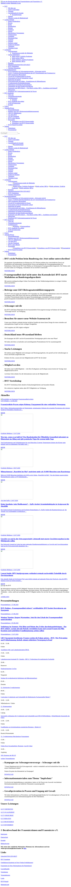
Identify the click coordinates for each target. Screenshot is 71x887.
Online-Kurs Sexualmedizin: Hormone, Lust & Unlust (16, 746)
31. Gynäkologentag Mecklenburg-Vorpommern (15, 736)
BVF (5, 6)
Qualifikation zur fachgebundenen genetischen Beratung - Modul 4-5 (21, 727)
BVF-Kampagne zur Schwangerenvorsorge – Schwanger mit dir (27, 71)
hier (25, 848)
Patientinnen (11, 128)
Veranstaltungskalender (15, 96)
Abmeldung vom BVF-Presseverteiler (23, 123)
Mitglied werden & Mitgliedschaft (18, 18)
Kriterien (14, 100)
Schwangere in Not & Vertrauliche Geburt (20, 78)
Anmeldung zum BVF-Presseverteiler (23, 121)
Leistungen (7, 49)
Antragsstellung (25, 226)
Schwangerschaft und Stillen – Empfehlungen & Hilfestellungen (27, 81)
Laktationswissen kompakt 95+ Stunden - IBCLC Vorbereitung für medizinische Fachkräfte (27, 659)
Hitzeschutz (11, 90)
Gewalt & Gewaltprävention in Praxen (19, 76)
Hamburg (11, 29)
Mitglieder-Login (16, 3)
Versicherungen (12, 51)
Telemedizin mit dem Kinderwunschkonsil (20, 86)
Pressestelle (11, 120)
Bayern (10, 23)
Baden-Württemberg (14, 21)
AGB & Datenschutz (14, 103)
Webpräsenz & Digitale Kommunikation (20, 85)
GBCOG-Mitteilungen (14, 113)
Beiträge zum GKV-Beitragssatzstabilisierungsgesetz (23, 111)
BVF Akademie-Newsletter (16, 101)
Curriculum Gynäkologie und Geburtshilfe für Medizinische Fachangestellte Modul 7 (25, 697)
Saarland (10, 39)
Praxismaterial (12, 130)
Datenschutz (4, 837)
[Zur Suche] (19, 133)
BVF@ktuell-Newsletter (15, 125)
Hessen (10, 31)
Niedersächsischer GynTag (8, 668)
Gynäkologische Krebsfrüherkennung (19, 83)
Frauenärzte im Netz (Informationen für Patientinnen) (16, 866)
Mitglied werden (5, 3)
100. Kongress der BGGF (8, 755)
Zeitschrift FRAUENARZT (9, 856)
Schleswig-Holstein (14, 44)
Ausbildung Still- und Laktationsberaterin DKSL (15, 650)
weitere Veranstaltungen (8, 758)
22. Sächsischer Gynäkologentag (10, 687)
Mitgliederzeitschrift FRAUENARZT (19, 65)
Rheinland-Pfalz (13, 38)
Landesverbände (9, 19)
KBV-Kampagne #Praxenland (17, 75)
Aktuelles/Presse (9, 108)
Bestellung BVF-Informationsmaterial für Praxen (22, 91)
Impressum (4, 834)
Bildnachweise (5, 843)
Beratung (10, 63)
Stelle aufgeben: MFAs (18, 61)
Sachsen (10, 41)
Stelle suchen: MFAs (18, 58)
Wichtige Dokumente (14, 68)
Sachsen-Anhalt (12, 43)
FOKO (6, 106)
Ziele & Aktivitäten (13, 9)
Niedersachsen (12, 34)
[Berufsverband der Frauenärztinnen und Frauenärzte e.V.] (21, 1)
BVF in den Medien (14, 118)
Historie (10, 16)
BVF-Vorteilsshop (13, 66)
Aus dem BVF (12, 115)
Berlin (10, 24)
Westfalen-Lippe (13, 48)
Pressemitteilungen (13, 110)
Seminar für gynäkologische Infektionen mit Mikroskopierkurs (19, 678)
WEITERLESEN (9, 271)
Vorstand (10, 11)
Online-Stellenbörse (14, 54)
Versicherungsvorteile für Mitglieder (22, 53)
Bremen (10, 28)
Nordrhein (11, 36)
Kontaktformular (17, 14)
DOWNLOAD (8, 774)
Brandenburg (12, 26)
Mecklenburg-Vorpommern (16, 33)
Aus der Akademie (13, 116)
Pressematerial (66, 248)
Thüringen (11, 46)
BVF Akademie (9, 93)
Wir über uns (12, 8)
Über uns (10, 95)
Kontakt (10, 105)
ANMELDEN (5, 597)
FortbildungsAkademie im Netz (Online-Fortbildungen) (17, 862)
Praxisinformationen (10, 70)
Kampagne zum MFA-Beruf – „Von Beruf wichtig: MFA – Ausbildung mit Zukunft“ (33, 88)
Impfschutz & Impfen (14, 80)
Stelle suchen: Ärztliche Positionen (22, 56)
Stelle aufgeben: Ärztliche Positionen (22, 59)
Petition (6, 126)
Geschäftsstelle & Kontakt (15, 13)
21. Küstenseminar (6, 706)
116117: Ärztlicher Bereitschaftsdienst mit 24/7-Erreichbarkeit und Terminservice (31, 73)
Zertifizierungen (12, 98)
